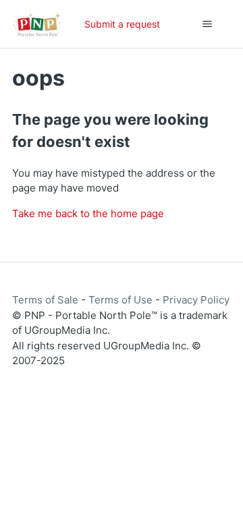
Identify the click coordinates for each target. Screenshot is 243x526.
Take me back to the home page (88, 213)
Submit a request (122, 24)
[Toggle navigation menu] (207, 24)
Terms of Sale (45, 299)
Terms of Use (120, 299)
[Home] (36, 23)
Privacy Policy (196, 299)
